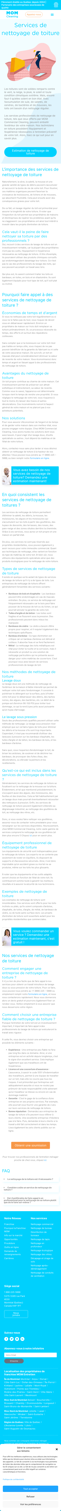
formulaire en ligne (39, 458)
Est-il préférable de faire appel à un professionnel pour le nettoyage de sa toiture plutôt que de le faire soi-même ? (30, 1200)
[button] (56, 1449)
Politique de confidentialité (13, 1479)
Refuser (31, 1496)
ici (31, 835)
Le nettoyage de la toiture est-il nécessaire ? (30, 1179)
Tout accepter (30, 1488)
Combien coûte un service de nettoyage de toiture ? (28, 1188)
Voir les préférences (30, 1504)
